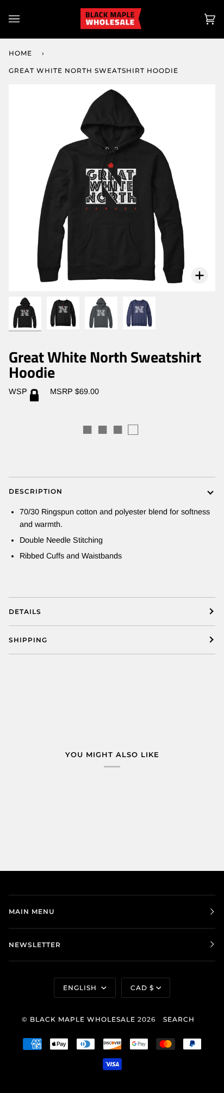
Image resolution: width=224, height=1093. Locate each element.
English (81, 988)
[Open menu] (25, 19)
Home (20, 53)
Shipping (28, 640)
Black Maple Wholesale (82, 1019)
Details (25, 611)
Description (36, 491)
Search (179, 1019)
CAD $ (142, 988)
